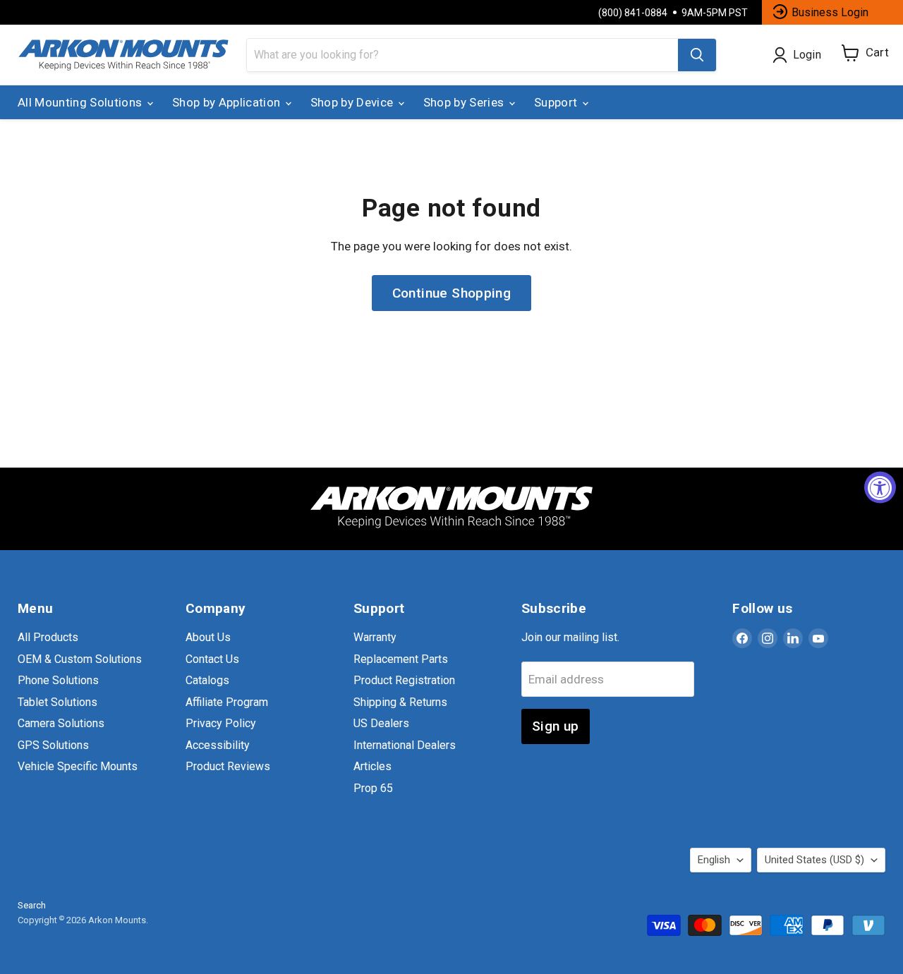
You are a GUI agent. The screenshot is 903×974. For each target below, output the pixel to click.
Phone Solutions (58, 680)
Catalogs (207, 680)
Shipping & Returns (400, 702)
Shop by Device (353, 102)
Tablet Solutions (57, 702)
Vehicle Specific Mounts (78, 766)
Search (32, 905)
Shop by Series (465, 102)
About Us (208, 637)
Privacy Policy (221, 723)
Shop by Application (228, 102)
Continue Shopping (451, 293)
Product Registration (404, 680)
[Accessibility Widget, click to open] (880, 487)
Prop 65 (373, 788)
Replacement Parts (400, 659)
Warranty (374, 637)
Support (557, 102)
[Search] (697, 55)
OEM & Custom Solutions (80, 659)
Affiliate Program (227, 702)
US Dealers (381, 723)
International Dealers (404, 745)
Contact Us (212, 659)
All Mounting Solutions (81, 102)
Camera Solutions (61, 723)
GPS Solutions (53, 745)
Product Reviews (228, 766)
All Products (48, 637)
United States (814, 859)
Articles (372, 766)
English (714, 859)
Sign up (555, 726)
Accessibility (218, 745)
